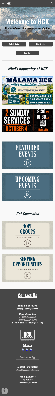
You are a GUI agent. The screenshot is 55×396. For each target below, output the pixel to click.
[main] (27, 23)
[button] (3, 3)
